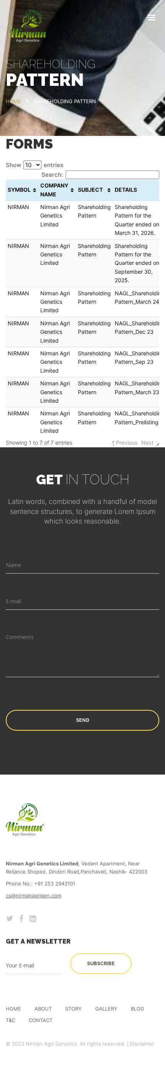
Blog (137, 1009)
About (43, 1009)
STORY (73, 1009)
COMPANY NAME (54, 189)
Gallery (106, 1009)
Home (13, 1009)
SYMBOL (19, 189)
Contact (41, 1020)
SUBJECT (90, 189)
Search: (52, 174)
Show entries (34, 165)
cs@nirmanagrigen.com (33, 895)
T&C (10, 1020)
